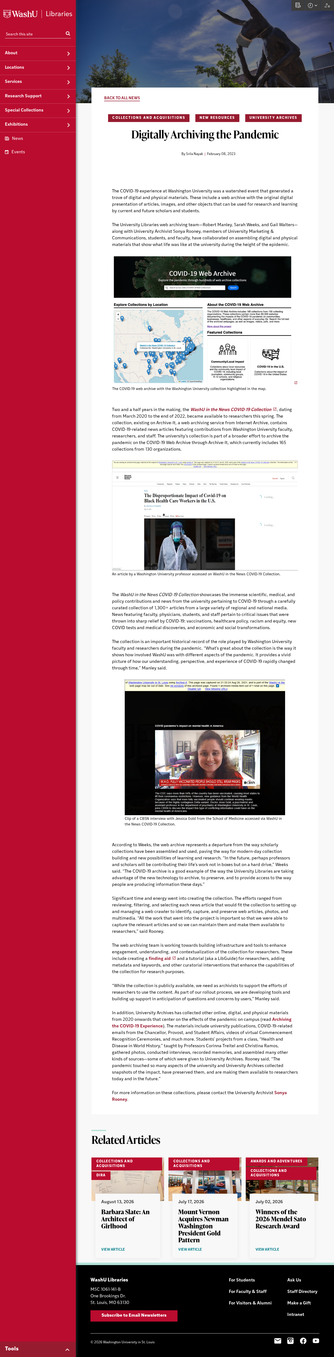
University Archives (273, 118)
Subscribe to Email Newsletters (134, 1315)
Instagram (290, 1340)
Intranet (295, 1315)
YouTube (315, 1340)
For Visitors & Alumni (250, 1303)
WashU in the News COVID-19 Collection (230, 410)
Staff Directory (302, 1292)
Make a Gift (299, 1303)
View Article (122, 1250)
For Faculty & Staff (248, 1292)
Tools (12, 1349)
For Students (242, 1280)
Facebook (303, 1340)
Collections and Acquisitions (148, 118)
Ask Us (294, 1280)
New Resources (217, 118)
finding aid (160, 959)
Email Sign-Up (277, 1340)
